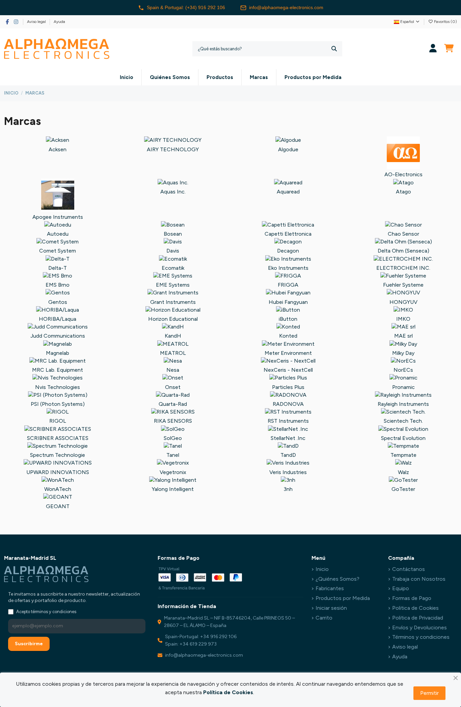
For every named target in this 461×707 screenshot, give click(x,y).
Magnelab (57, 353)
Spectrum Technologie (57, 455)
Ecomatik (173, 268)
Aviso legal (37, 21)
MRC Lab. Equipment (57, 370)
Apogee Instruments (57, 217)
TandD (288, 455)
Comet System (57, 250)
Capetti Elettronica (288, 234)
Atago (403, 191)
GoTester (403, 489)
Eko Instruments (288, 268)
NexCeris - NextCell (288, 370)
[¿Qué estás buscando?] (334, 48)
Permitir (429, 693)
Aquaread (288, 191)
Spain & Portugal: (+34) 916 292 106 (186, 7)
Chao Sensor (403, 234)
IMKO (403, 319)
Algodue (288, 149)
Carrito (324, 617)
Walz (403, 472)
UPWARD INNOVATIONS (57, 472)
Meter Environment (288, 353)
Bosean (173, 234)
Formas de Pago (411, 598)
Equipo (400, 588)
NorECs (403, 370)
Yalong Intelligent (173, 489)
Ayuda (59, 21)
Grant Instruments (173, 302)
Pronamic (403, 387)
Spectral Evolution (403, 438)
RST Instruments (288, 421)
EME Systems (173, 285)
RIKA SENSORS (173, 421)
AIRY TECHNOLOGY (173, 149)
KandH (173, 336)
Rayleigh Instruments (403, 404)
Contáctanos (408, 569)
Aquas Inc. (173, 191)
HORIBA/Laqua (57, 319)
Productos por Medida (343, 598)
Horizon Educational (173, 319)
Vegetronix (173, 472)
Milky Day (403, 353)
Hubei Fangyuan (288, 302)
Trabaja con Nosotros (418, 579)
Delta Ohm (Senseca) (403, 250)
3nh (288, 489)
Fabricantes (330, 588)
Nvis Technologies (57, 387)
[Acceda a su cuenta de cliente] (433, 48)
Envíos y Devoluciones (419, 627)
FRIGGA (288, 285)
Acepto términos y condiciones (46, 611)
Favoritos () (445, 21)
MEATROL (173, 353)
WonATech (57, 489)
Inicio (322, 569)
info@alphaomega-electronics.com (286, 7)
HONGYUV (403, 302)
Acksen (57, 149)
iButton (288, 319)
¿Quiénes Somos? (337, 579)
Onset (173, 387)
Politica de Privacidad (417, 617)
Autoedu (58, 234)
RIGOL (57, 421)
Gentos (57, 302)
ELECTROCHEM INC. (403, 268)
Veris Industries (288, 472)
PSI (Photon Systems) (58, 404)
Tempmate (403, 455)
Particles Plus (288, 387)
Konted (288, 336)
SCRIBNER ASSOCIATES (57, 438)
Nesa (172, 370)
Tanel (172, 455)
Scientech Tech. (403, 421)
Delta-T (57, 268)
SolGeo (173, 438)
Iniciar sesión (331, 608)
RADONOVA (288, 404)
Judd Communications (57, 336)
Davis (172, 250)
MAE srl (403, 336)
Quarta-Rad (173, 404)
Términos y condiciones (421, 637)
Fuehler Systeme (403, 285)
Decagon (288, 250)
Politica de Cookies (415, 608)
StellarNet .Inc (288, 438)
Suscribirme (29, 644)
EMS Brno (58, 285)
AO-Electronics (403, 174)
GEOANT (58, 506)
